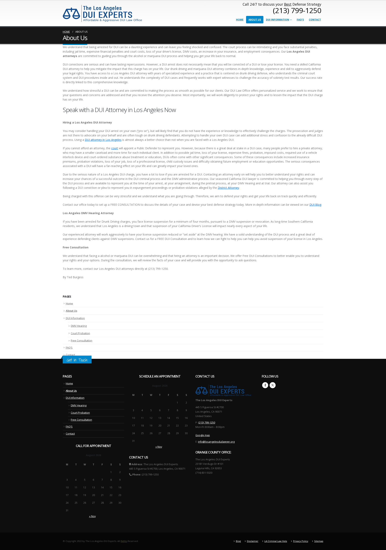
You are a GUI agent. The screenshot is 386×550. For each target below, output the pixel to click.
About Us (254, 19)
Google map (202, 435)
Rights (124, 541)
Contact (315, 19)
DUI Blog (315, 205)
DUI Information (277, 19)
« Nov (92, 516)
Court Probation (80, 333)
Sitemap (318, 541)
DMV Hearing (79, 326)
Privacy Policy (300, 541)
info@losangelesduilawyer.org (216, 441)
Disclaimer (252, 541)
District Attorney (228, 188)
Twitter (273, 385)
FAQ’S (300, 19)
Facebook (265, 385)
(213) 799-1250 (206, 422)
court (114, 148)
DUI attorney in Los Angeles (103, 140)
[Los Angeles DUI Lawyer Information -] (103, 13)
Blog (238, 541)
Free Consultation (81, 340)
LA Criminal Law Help (275, 541)
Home (239, 19)
